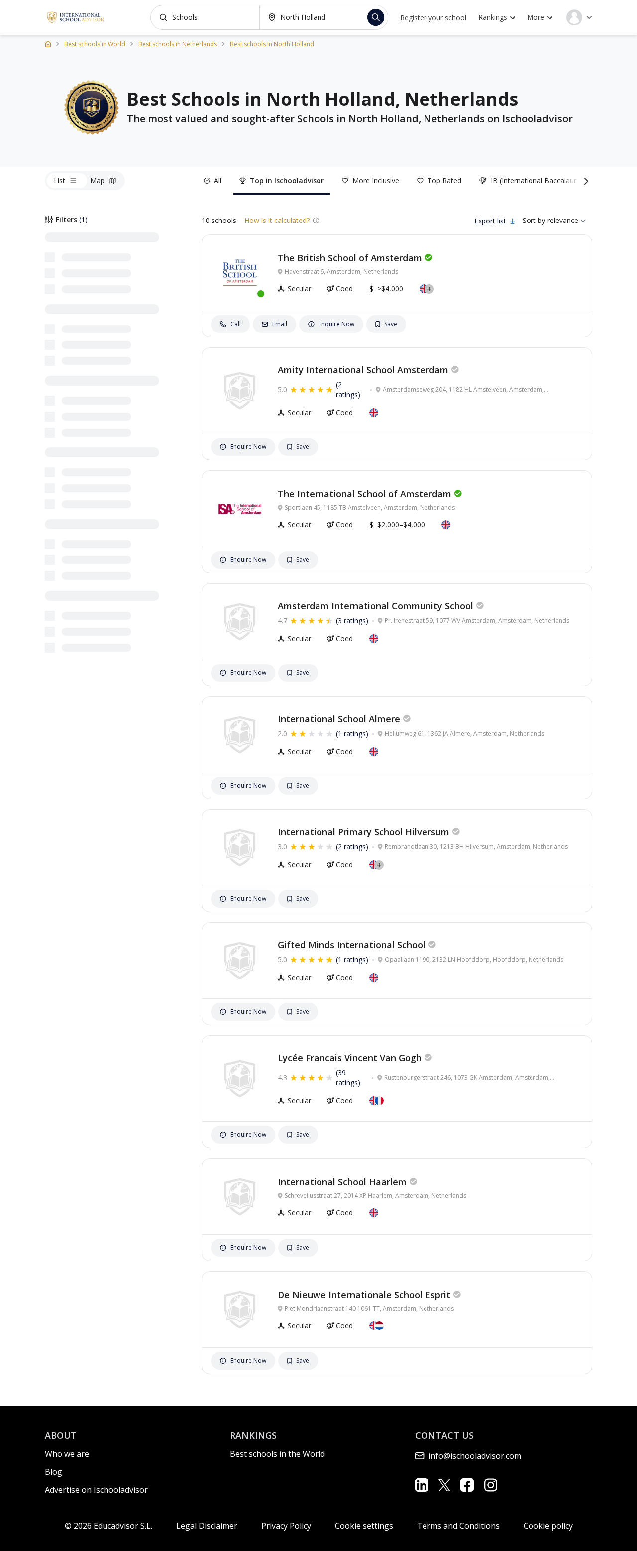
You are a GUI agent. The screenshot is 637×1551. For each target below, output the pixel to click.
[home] (48, 43)
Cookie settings (364, 1525)
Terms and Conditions (458, 1525)
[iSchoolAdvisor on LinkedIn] (421, 1485)
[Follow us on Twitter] (444, 1484)
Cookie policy (548, 1525)
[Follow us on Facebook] (467, 1485)
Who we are (67, 1453)
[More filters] (584, 181)
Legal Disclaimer (206, 1525)
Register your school (433, 17)
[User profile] (579, 17)
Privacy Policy (286, 1525)
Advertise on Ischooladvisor (96, 1489)
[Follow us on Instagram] (490, 1485)
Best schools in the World (277, 1453)
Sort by (534, 220)
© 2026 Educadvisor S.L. (108, 1525)
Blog (53, 1471)
